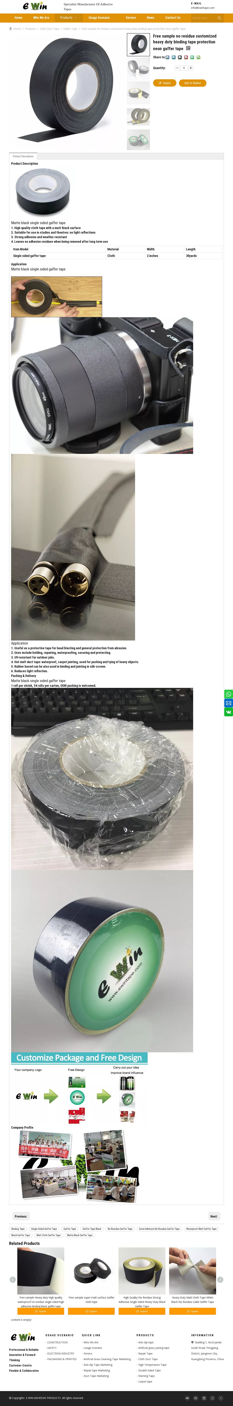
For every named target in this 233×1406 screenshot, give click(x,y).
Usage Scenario (93, 1348)
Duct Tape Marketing (96, 1376)
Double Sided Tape (149, 1370)
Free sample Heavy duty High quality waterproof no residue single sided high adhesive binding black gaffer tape (41, 1302)
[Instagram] (212, 1398)
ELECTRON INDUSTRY (60, 1353)
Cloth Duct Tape (148, 1359)
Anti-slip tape (146, 1342)
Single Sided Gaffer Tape (44, 1228)
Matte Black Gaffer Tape (79, 1235)
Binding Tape (18, 1228)
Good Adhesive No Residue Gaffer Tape (159, 1228)
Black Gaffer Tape (20, 1235)
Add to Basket (192, 83)
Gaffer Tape (70, 1228)
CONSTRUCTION (57, 1342)
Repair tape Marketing (97, 1370)
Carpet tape (145, 1381)
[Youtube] (187, 1398)
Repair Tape (145, 1353)
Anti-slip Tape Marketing (98, 1364)
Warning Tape (146, 1376)
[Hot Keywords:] (219, 18)
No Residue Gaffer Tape (120, 1228)
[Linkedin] (204, 1398)
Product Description (23, 156)
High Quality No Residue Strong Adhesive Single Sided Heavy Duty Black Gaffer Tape (142, 1302)
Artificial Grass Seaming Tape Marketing (107, 1359)
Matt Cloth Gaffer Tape (49, 1235)
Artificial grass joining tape (153, 1348)
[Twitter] (220, 1398)
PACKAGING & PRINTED (61, 1359)
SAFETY (51, 1348)
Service (88, 1353)
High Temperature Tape (152, 1364)
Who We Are (91, 1342)
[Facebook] (195, 1398)
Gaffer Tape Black (92, 1228)
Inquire (167, 83)
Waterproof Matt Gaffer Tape (201, 1228)
